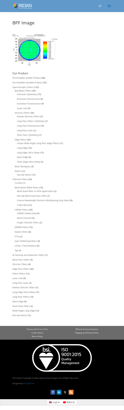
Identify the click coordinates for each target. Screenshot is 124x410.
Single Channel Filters (28, 222)
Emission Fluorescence (28, 98)
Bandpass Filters (23, 90)
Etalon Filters (21, 231)
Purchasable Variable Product (27, 82)
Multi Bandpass (23, 166)
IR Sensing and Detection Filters (28, 255)
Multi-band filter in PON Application (35, 191)
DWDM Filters (21, 227)
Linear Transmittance (25, 245)
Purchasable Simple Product (26, 77)
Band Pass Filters (21, 259)
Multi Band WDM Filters (27, 187)
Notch (18, 171)
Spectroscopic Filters (22, 87)
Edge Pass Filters (20, 268)
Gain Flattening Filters (26, 241)
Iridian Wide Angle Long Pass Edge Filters (38, 143)
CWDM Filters (21, 209)
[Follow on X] (65, 392)
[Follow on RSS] (71, 392)
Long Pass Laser (25, 130)
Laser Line (22, 108)
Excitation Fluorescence (29, 103)
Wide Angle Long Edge (23, 310)
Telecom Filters (20, 179)
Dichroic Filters (22, 112)
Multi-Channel (24, 218)
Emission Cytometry (27, 94)
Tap (16, 250)
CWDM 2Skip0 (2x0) (26, 213)
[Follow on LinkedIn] (59, 392)
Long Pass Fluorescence (29, 125)
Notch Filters (18, 273)
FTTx (17, 236)
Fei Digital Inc (28, 383)
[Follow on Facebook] (53, 392)
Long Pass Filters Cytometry (31, 121)
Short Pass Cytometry (27, 135)
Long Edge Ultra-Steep (28, 152)
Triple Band (23, 205)
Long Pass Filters (20, 296)
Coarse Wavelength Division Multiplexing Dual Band (43, 200)
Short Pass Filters (21, 306)
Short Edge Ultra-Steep (28, 161)
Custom (18, 182)
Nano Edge (22, 157)
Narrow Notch (24, 174)
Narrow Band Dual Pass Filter (32, 195)
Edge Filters (20, 139)
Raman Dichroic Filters (28, 116)
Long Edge (22, 147)
